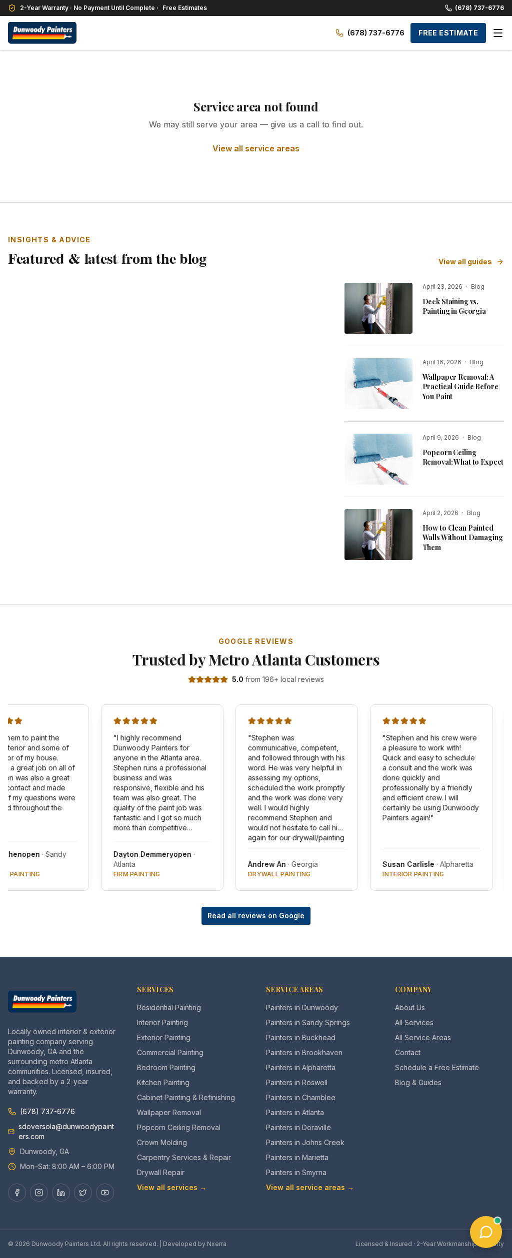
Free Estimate (448, 32)
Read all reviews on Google (256, 915)
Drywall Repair (160, 1172)
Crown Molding (162, 1142)
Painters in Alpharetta (301, 1067)
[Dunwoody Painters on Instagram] (39, 1193)
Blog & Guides (418, 1082)
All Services (414, 1022)
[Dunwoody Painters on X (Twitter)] (83, 1193)
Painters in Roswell (297, 1082)
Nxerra (216, 1244)
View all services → (171, 1187)
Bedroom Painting (166, 1067)
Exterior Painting (163, 1037)
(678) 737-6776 (479, 7)
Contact (407, 1052)
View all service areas (256, 148)
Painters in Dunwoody (302, 1007)
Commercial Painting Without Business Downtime (247, 438)
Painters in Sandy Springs (308, 1022)
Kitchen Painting (163, 1082)
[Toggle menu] (498, 33)
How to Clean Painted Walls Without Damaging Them (462, 537)
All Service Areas (423, 1037)
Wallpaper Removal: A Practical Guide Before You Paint (460, 386)
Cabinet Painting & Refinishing (186, 1097)
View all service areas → (310, 1187)
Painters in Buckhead (301, 1037)
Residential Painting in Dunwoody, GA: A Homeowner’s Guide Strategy (83, 443)
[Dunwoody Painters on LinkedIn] (61, 1193)
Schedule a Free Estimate (437, 1067)
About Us (410, 1007)
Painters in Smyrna (296, 1172)
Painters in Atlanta (295, 1112)
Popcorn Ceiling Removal (178, 1127)
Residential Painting (169, 1007)
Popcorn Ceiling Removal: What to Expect (463, 457)
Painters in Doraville (298, 1127)
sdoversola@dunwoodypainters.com (66, 1131)
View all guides (465, 261)
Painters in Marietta (297, 1157)
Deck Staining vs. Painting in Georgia (454, 306)
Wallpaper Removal (169, 1112)
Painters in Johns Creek (305, 1142)
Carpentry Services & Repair (184, 1157)
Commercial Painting (170, 1052)
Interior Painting (162, 1022)
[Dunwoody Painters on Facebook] (17, 1193)
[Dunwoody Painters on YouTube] (105, 1193)
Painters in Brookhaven (304, 1052)
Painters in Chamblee (301, 1097)
